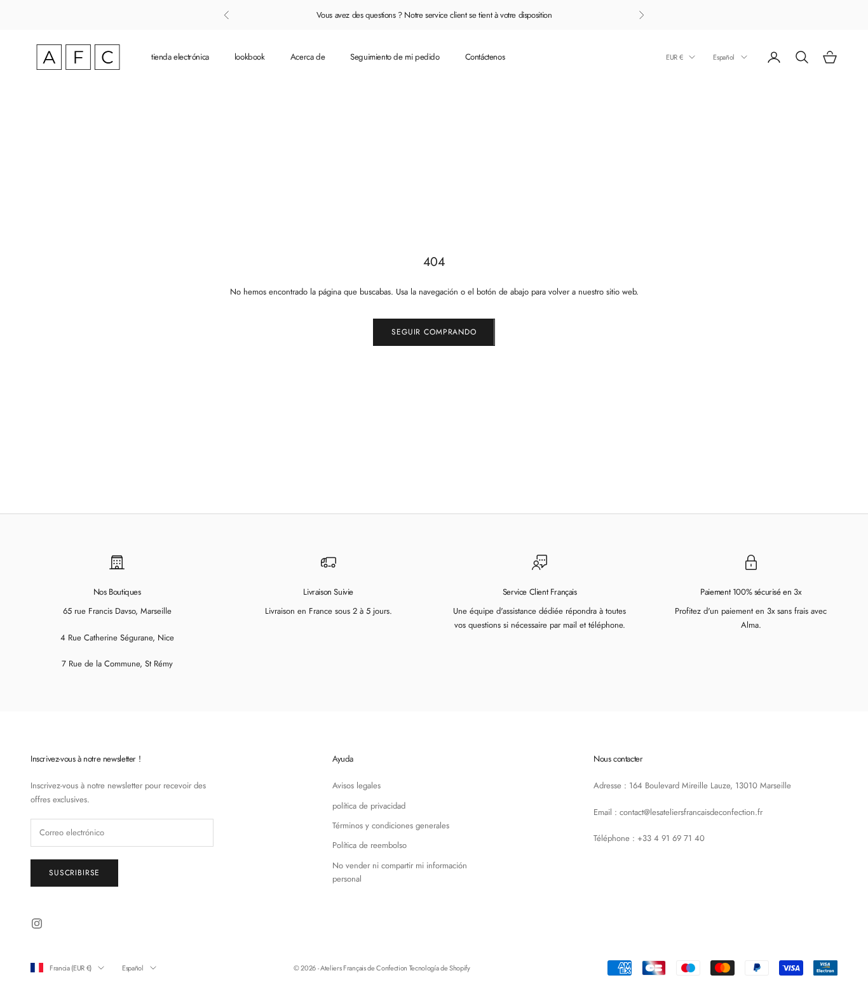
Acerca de (307, 57)
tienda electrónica (180, 57)
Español (724, 57)
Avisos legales (356, 785)
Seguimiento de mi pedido (395, 57)
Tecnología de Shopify (439, 968)
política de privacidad (368, 806)
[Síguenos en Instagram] (37, 923)
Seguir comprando (433, 332)
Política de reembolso (369, 845)
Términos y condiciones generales (390, 825)
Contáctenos (485, 57)
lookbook (249, 57)
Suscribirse (74, 872)
